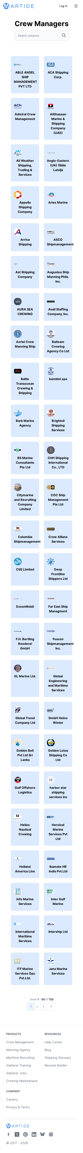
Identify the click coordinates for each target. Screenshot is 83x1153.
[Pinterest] (25, 1134)
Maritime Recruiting (20, 1058)
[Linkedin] (34, 1134)
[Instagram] (51, 1134)
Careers (12, 1099)
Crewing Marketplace (21, 1081)
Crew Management (20, 1042)
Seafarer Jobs (16, 1073)
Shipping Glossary (58, 1058)
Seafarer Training (18, 1065)
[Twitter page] (17, 1134)
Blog (48, 1050)
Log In (63, 6)
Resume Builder (56, 1065)
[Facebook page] (8, 1134)
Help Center (53, 1042)
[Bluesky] (42, 1134)
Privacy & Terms (18, 1107)
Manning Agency (18, 1050)
